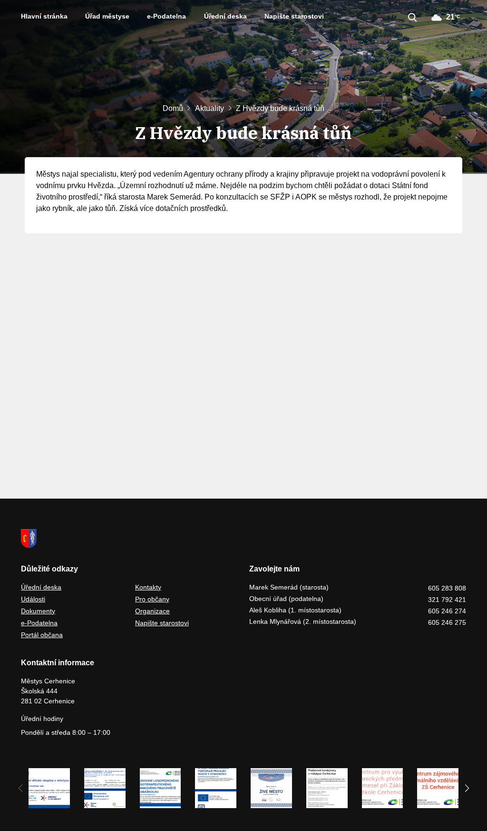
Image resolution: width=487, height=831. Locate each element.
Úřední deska (225, 16)
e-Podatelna (166, 16)
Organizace (152, 611)
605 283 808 (447, 588)
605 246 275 (447, 622)
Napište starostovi (294, 16)
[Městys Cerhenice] (243, 538)
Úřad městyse (107, 16)
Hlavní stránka (44, 16)
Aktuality (209, 108)
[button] (466, 788)
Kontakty (148, 587)
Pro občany (152, 599)
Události (33, 599)
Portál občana (42, 635)
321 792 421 (447, 599)
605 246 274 (447, 611)
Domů (173, 108)
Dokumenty (38, 611)
